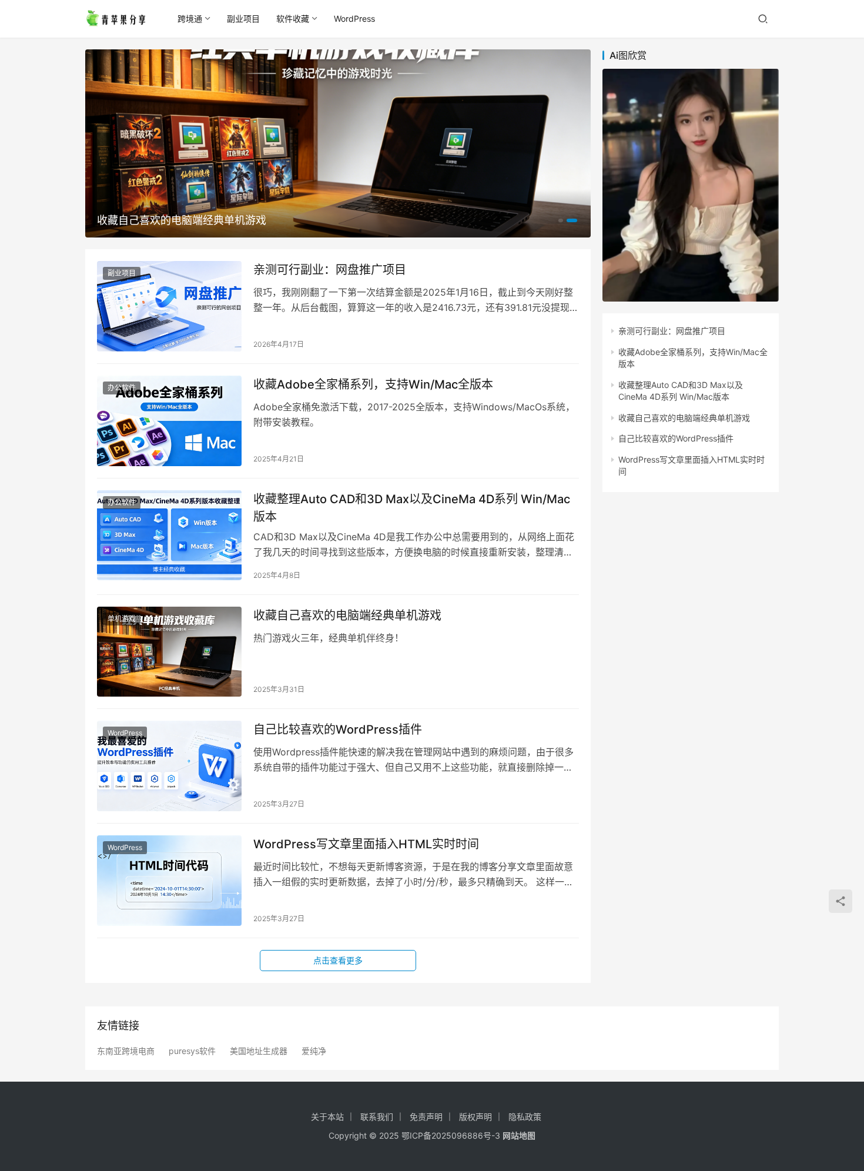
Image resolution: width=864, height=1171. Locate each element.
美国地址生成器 (258, 1051)
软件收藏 (292, 19)
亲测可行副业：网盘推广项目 (329, 270)
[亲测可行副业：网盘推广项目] (169, 306)
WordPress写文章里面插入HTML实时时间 (366, 844)
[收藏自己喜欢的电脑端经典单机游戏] (169, 652)
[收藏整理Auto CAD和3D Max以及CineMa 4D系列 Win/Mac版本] (169, 535)
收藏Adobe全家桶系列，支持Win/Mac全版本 (373, 384)
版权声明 (475, 1117)
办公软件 (122, 387)
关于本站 (327, 1117)
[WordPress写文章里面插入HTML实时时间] (169, 880)
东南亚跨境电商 (126, 1051)
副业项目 (243, 19)
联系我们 (376, 1117)
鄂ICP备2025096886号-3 (450, 1135)
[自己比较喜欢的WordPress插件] (169, 766)
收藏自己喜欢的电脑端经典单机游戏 (181, 220)
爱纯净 (314, 1051)
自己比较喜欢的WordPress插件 (337, 729)
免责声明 (426, 1117)
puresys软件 (192, 1051)
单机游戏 (122, 618)
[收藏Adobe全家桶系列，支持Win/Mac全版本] (169, 421)
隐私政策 (524, 1117)
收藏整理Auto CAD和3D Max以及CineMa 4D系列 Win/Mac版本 (411, 507)
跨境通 (190, 19)
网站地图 (519, 1135)
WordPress (354, 19)
